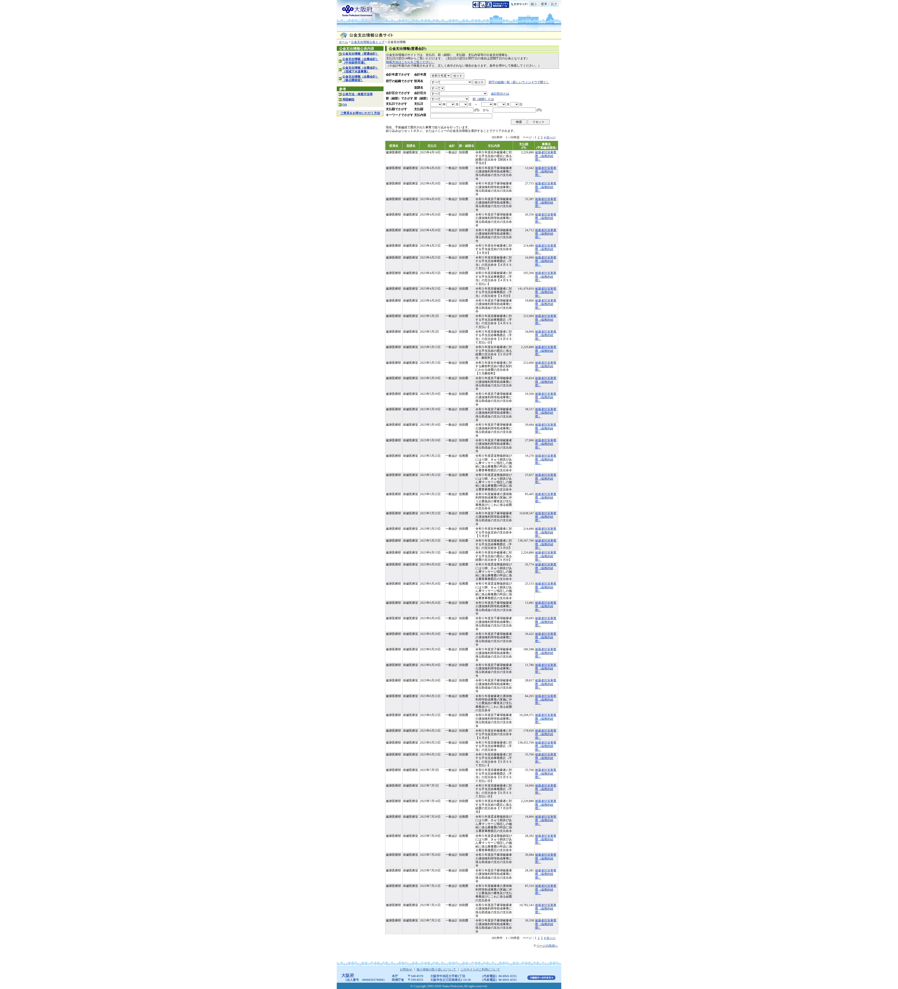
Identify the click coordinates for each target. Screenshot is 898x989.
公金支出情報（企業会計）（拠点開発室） (360, 78)
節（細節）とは (483, 99)
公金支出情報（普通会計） (360, 53)
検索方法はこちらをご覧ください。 (410, 62)
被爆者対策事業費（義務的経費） (545, 156)
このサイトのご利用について (480, 969)
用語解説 (348, 99)
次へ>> (551, 137)
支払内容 (420, 115)
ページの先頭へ (547, 945)
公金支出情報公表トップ (367, 42)
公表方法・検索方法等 (357, 94)
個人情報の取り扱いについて (436, 969)
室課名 (418, 87)
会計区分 (420, 93)
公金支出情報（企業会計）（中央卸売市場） (360, 61)
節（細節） (421, 98)
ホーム (343, 42)
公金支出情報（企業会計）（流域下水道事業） (360, 69)
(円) (476, 110)
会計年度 (420, 74)
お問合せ (406, 969)
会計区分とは (500, 93)
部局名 (418, 81)
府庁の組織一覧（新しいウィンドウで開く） (519, 82)
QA (344, 104)
